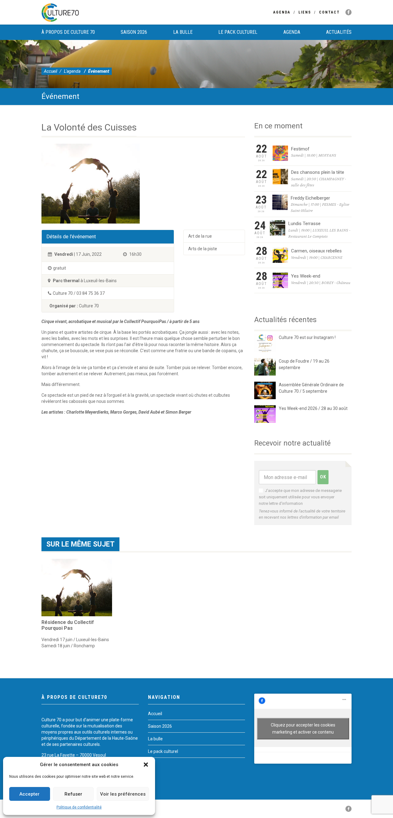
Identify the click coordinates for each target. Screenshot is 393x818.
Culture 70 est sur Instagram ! (307, 337)
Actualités (339, 32)
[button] (146, 765)
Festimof (300, 149)
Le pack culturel (237, 32)
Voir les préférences (123, 794)
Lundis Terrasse (304, 223)
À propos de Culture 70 (68, 32)
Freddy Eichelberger (310, 198)
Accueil (50, 71)
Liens (304, 12)
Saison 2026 (134, 32)
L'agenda (72, 71)
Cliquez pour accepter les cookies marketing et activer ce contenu (303, 728)
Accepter (29, 794)
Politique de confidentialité (79, 807)
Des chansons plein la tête (317, 172)
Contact (329, 12)
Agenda (281, 12)
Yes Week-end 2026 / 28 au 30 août (313, 408)
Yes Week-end (305, 276)
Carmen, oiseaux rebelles (316, 251)
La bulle (183, 32)
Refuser (73, 794)
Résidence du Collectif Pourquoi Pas (67, 625)
